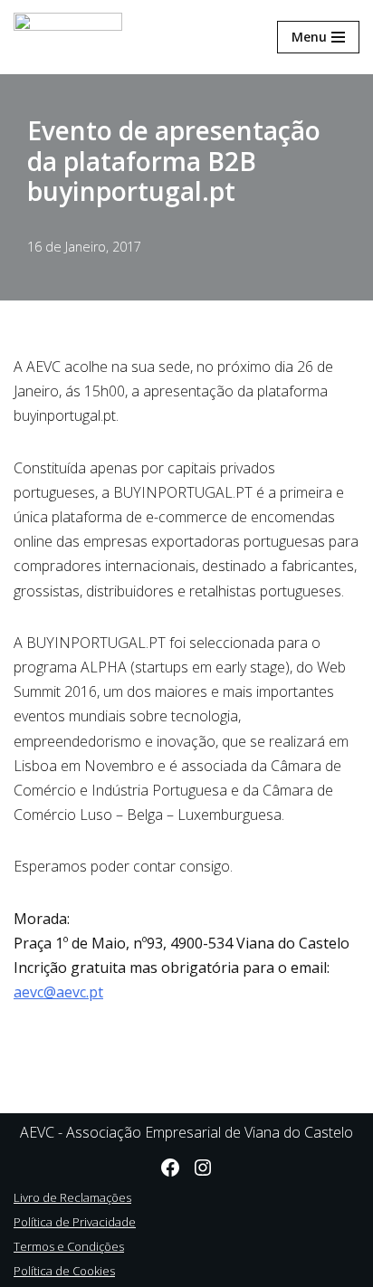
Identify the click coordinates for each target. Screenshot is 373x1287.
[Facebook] (170, 1167)
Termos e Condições (69, 1246)
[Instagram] (203, 1167)
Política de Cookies (64, 1271)
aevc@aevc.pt (58, 992)
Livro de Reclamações (72, 1197)
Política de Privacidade (75, 1222)
